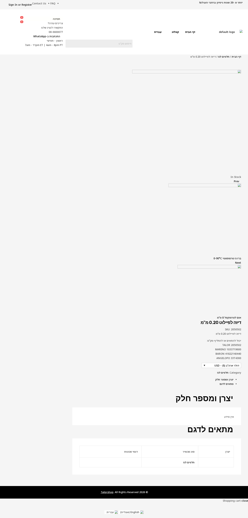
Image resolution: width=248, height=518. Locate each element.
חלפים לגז (223, 56)
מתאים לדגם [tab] (210, 429)
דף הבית (236, 56)
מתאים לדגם (226, 384)
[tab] (152, 379)
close (244, 500)
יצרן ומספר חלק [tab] (204, 398)
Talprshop (107, 492)
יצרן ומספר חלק (224, 379)
